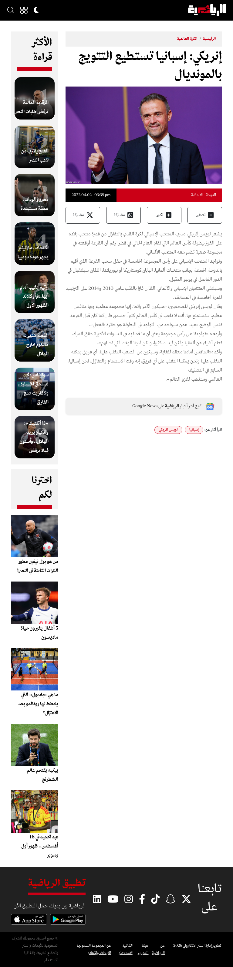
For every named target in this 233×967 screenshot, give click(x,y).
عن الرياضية (158, 949)
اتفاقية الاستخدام (125, 949)
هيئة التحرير (143, 949)
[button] (24, 10)
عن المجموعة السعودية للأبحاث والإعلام (94, 949)
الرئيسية (209, 39)
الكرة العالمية (187, 39)
